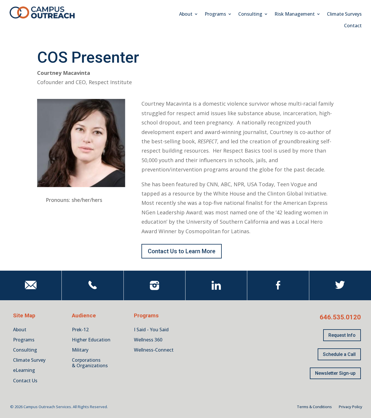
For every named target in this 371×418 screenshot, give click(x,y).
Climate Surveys (344, 14)
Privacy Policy (350, 406)
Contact (353, 26)
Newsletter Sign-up (335, 373)
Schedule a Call (339, 354)
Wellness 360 (148, 339)
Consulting (250, 14)
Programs (215, 14)
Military (80, 350)
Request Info (342, 335)
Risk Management (294, 14)
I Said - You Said (151, 329)
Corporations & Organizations (90, 363)
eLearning (24, 370)
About (185, 14)
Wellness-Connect (154, 350)
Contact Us (25, 380)
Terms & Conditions (314, 406)
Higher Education (91, 339)
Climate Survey (29, 360)
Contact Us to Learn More (181, 251)
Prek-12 (80, 329)
